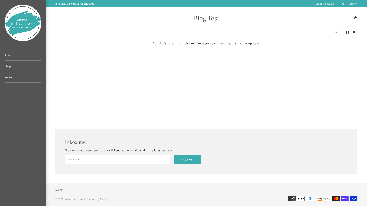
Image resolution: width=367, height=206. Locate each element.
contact (9, 77)
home (8, 54)
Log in (318, 3)
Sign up (187, 159)
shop (8, 66)
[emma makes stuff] (23, 23)
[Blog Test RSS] (355, 18)
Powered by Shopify (97, 198)
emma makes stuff (74, 198)
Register (329, 3)
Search (59, 189)
